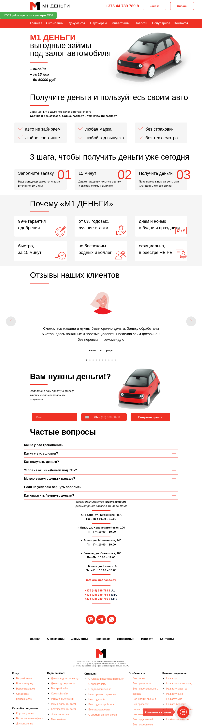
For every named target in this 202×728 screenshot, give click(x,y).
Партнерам (98, 23)
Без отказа (139, 678)
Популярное (161, 23)
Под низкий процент (144, 698)
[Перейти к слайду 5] (99, 360)
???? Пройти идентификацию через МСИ (28, 15)
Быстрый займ (59, 688)
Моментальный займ (63, 703)
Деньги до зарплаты (63, 683)
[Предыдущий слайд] (11, 321)
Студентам (22, 693)
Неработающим (25, 688)
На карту (171, 678)
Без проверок (141, 704)
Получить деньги (150, 417)
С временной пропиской (102, 714)
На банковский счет (178, 719)
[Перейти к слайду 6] (102, 360)
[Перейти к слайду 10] (115, 360)
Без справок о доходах (102, 694)
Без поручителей (143, 719)
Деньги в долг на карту (65, 678)
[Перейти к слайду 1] (86, 360)
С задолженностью (99, 689)
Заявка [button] (154, 5)
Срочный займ (59, 693)
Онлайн (182, 5)
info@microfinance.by (101, 579)
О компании (55, 23)
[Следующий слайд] (191, 321)
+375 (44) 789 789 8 (97, 590)
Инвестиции (121, 23)
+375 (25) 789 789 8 (97, 598)
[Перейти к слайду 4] (96, 360)
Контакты (181, 23)
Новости (141, 23)
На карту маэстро (176, 688)
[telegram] (101, 619)
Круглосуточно (25, 713)
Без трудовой (96, 699)
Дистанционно (24, 723)
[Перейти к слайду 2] (90, 360)
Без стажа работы (99, 709)
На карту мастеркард (179, 683)
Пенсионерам (24, 698)
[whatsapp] (111, 619)
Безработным (24, 678)
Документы (77, 23)
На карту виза (174, 693)
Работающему (24, 683)
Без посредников (143, 724)
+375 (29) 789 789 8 (97, 594)
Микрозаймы (58, 719)
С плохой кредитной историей (106, 678)
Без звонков (140, 714)
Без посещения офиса (29, 718)
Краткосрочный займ (63, 708)
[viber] (90, 619)
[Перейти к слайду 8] (108, 360)
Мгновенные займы (62, 698)
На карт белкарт (176, 704)
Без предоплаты (142, 683)
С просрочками (97, 683)
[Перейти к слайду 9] (112, 360)
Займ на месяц (60, 714)
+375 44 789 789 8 (122, 6)
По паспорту (140, 709)
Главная (36, 23)
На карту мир (174, 698)
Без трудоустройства (101, 704)
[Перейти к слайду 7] (105, 360)
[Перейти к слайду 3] (93, 360)
